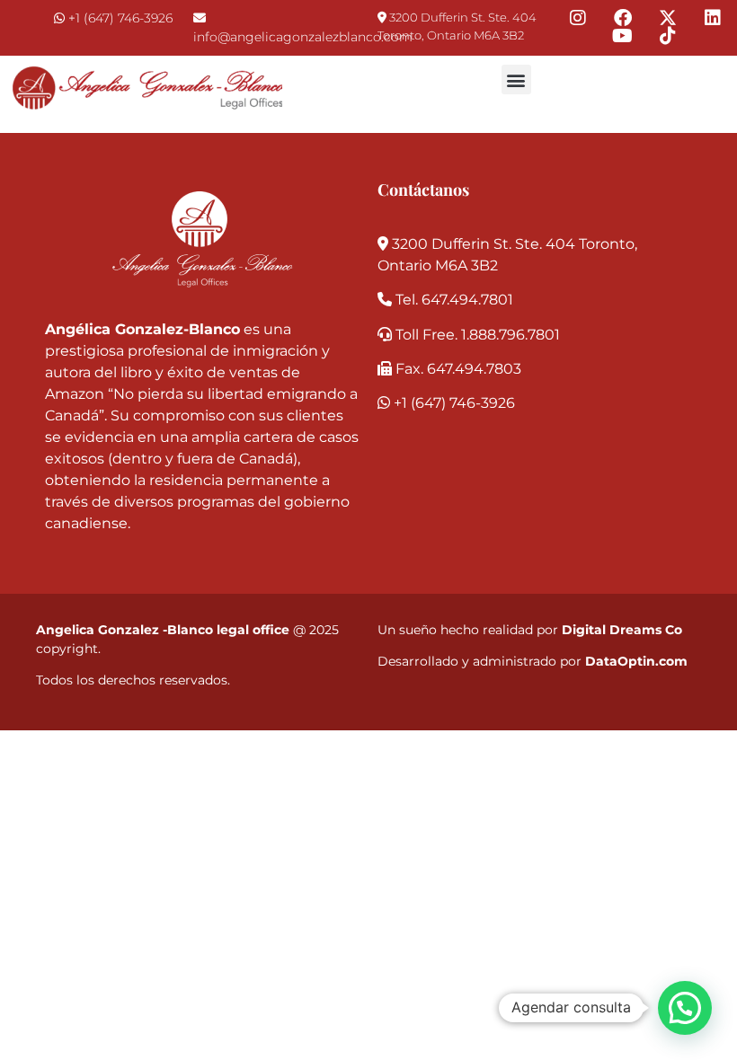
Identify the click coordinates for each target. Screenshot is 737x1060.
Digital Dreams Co (622, 630)
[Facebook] (623, 18)
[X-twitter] (668, 18)
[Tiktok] (668, 36)
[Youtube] (623, 36)
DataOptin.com (636, 661)
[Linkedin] (713, 18)
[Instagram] (578, 18)
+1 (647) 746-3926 (120, 18)
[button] (516, 79)
